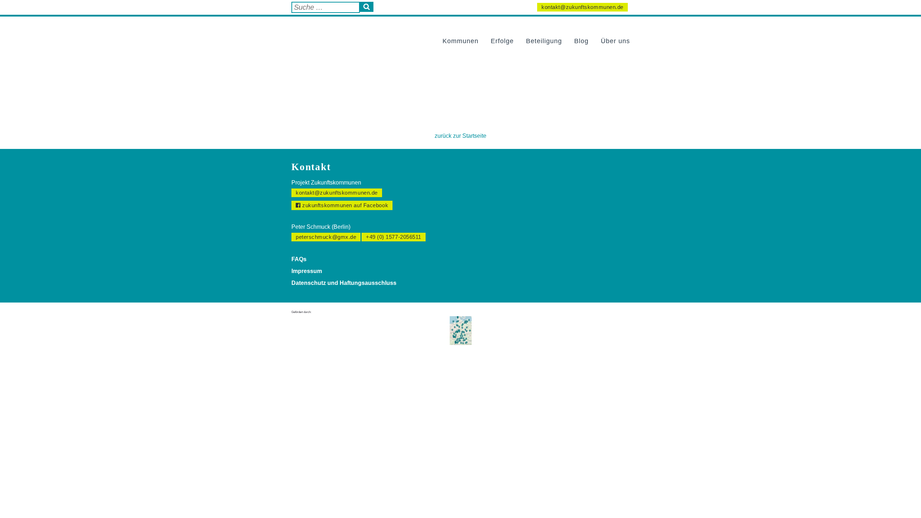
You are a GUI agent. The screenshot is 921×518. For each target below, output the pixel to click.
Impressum (306, 271)
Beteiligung (544, 41)
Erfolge (502, 41)
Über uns (615, 41)
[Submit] (366, 7)
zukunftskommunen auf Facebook (345, 205)
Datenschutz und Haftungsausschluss (343, 283)
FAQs (299, 259)
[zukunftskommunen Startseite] (329, 33)
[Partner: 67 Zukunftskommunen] (461, 330)
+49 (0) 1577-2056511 (393, 237)
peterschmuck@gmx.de (326, 237)
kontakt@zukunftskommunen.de (582, 7)
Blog (581, 41)
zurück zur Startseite (460, 136)
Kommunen (460, 41)
